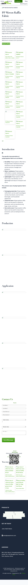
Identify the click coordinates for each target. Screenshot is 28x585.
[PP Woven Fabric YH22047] (20, 102)
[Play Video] (2, 153)
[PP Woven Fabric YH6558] (10, 92)
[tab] (14, 403)
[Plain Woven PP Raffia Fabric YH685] (10, 52)
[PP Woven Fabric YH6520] (10, 82)
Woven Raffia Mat (20, 488)
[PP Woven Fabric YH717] (20, 52)
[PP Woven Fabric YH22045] (10, 102)
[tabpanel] (14, 424)
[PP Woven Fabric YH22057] (10, 131)
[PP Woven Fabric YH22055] (20, 121)
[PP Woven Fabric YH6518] (20, 72)
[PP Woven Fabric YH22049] (10, 111)
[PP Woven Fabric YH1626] (20, 62)
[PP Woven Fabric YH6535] (20, 82)
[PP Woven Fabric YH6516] (10, 72)
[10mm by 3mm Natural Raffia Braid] (10, 480)
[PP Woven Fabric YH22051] (20, 111)
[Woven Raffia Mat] (20, 480)
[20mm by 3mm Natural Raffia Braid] (10, 467)
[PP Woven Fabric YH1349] (10, 62)
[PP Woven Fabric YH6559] (20, 92)
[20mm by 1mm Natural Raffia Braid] (20, 467)
